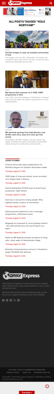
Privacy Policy (13, 372)
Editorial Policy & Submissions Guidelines (27, 370)
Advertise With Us (42, 372)
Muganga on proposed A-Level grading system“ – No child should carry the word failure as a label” (26, 226)
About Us (27, 372)
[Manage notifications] (47, 386)
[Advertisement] (27, 333)
